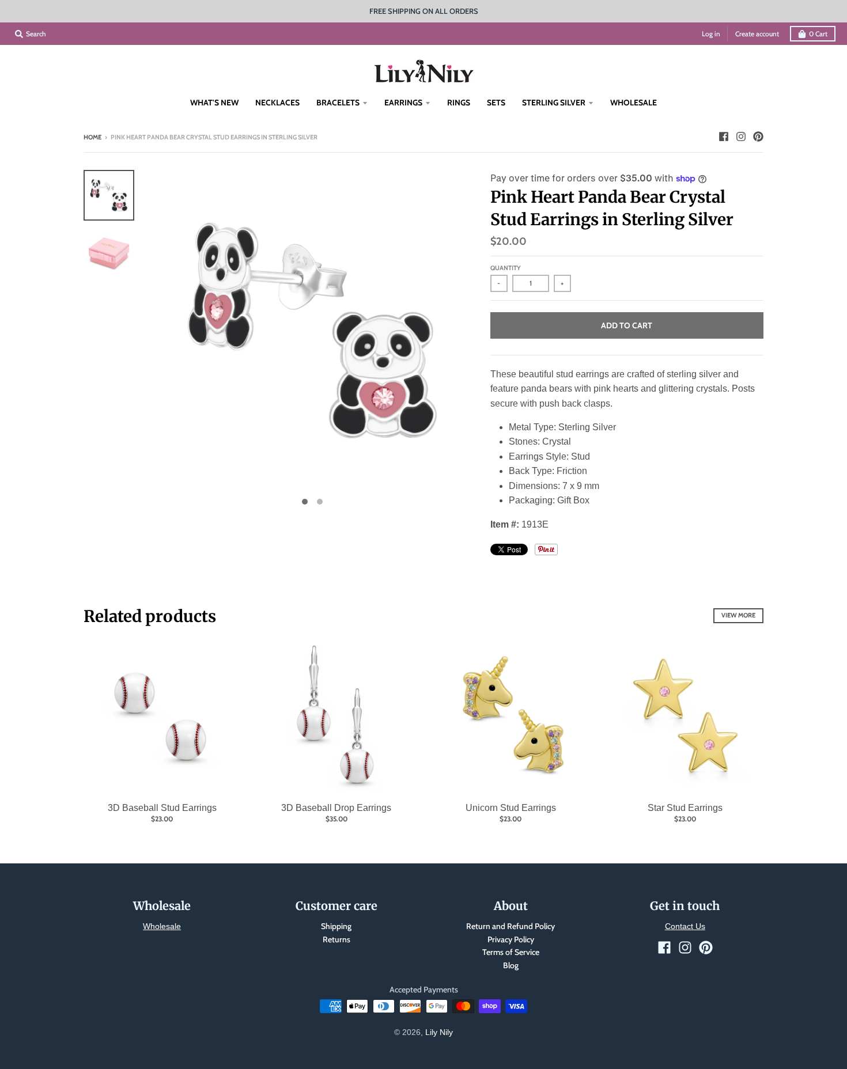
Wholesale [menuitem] (633, 102)
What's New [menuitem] (214, 102)
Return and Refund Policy (510, 926)
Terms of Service (510, 952)
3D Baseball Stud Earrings (162, 808)
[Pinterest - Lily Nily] (758, 136)
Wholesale (162, 926)
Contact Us (685, 926)
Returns (336, 939)
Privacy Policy (510, 939)
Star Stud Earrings (685, 808)
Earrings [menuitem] (403, 102)
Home (92, 137)
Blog (511, 965)
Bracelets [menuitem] (338, 102)
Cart (818, 33)
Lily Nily (439, 1032)
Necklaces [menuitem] (277, 102)
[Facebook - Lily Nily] (724, 136)
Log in (711, 33)
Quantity (505, 268)
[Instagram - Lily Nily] (741, 136)
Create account (757, 33)
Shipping (336, 926)
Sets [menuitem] (496, 102)
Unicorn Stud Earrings (511, 808)
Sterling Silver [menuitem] (553, 102)
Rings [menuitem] (458, 102)
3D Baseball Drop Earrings (336, 808)
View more (738, 615)
